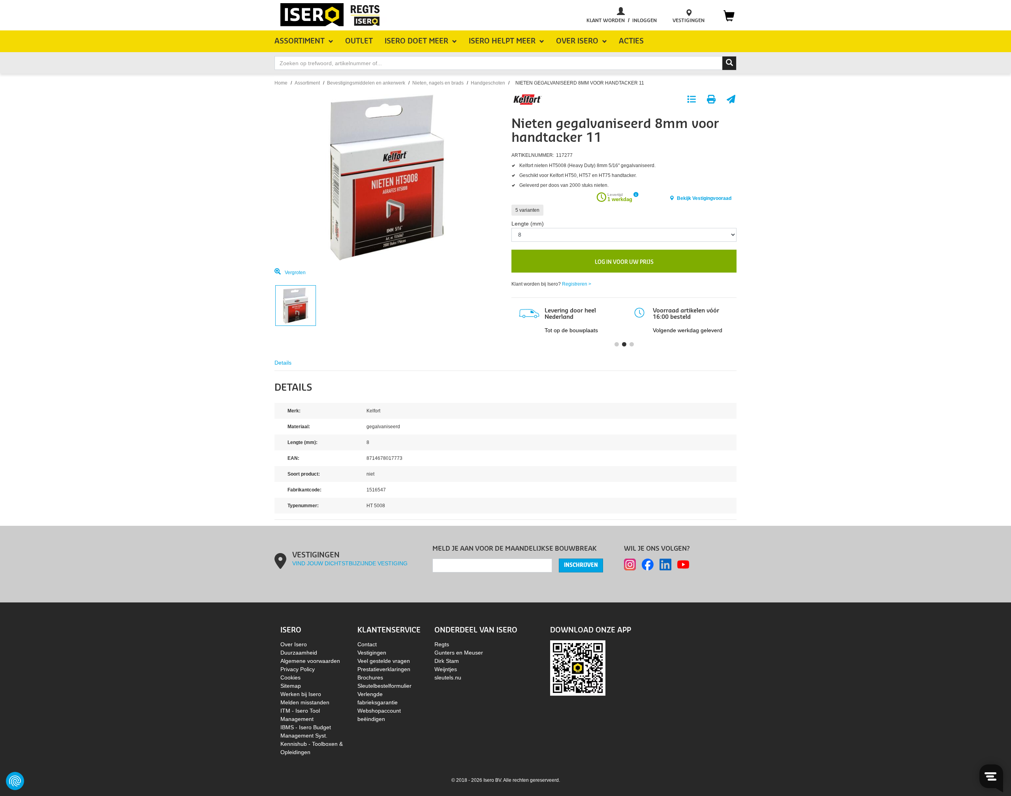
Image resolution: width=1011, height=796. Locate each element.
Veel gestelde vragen (383, 661)
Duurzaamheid (298, 652)
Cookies (290, 677)
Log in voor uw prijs (624, 262)
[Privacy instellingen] (15, 781)
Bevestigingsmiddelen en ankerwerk (366, 83)
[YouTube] (683, 564)
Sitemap (290, 686)
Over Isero (293, 644)
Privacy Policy (297, 669)
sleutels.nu (447, 677)
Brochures (370, 677)
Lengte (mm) (527, 223)
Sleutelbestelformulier (384, 686)
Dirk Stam (446, 661)
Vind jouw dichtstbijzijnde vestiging (350, 563)
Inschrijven (581, 565)
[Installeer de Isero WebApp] (577, 667)
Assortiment (307, 83)
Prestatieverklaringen (383, 669)
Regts (441, 644)
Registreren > (576, 284)
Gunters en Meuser (458, 652)
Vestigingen (371, 652)
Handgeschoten (488, 83)
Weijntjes (445, 669)
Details (282, 362)
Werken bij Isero (300, 694)
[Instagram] (630, 564)
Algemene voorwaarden (310, 661)
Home (281, 83)
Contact (367, 644)
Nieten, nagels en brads (438, 83)
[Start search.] (729, 63)
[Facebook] (648, 564)
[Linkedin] (665, 564)
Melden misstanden (304, 702)
